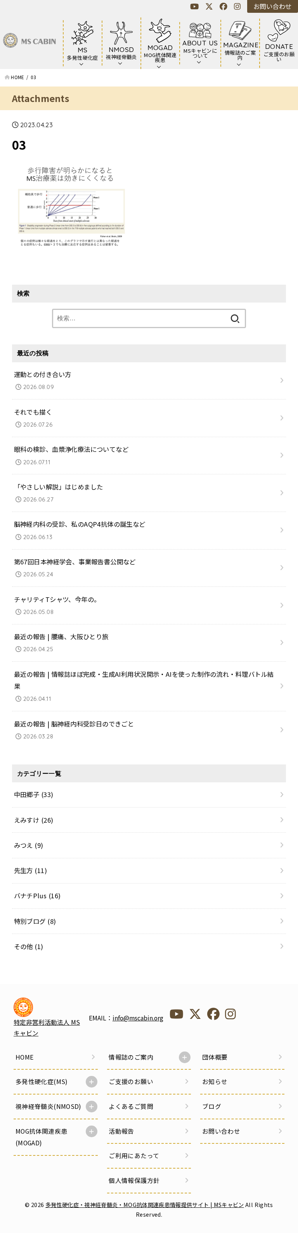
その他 (28, 946)
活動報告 (121, 1131)
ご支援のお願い (131, 1081)
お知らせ (215, 1081)
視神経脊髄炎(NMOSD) (48, 1106)
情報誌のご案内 (131, 1057)
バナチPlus (37, 895)
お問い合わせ (272, 6)
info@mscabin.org (138, 1017)
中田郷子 (34, 794)
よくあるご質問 (131, 1106)
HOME (25, 1057)
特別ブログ (35, 921)
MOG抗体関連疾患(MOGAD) (42, 1137)
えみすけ (34, 820)
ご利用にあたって (134, 1155)
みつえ (28, 845)
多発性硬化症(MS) (42, 1081)
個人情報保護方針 (134, 1180)
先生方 (30, 870)
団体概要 (215, 1057)
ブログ (211, 1106)
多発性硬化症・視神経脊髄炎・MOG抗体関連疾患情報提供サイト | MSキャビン (144, 1204)
